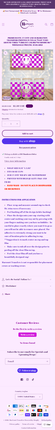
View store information (15, 161)
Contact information (28, 428)
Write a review (27, 334)
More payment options (27, 147)
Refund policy (47, 420)
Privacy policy (15, 424)
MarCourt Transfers (17, 420)
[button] (3, 24)
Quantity (5, 118)
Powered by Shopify (32, 420)
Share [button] (7, 294)
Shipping (5, 109)
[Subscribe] (47, 361)
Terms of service (28, 424)
